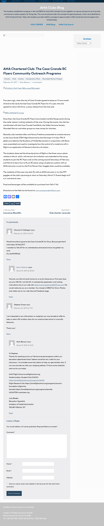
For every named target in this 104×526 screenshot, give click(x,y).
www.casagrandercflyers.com (47, 190)
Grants (21, 79)
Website (9, 478)
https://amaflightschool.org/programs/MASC (27, 380)
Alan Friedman (22, 267)
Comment (10, 432)
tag (12, 204)
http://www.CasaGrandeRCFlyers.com (49, 285)
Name (9, 464)
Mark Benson (25, 82)
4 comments (37, 82)
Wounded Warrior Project (52, 79)
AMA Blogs (51, 24)
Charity (7, 79)
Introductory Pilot (33, 79)
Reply (8, 259)
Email (9, 471)
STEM (6, 204)
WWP (17, 204)
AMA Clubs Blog (52, 8)
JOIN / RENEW (36, 24)
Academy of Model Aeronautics (14, 513)
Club (14, 79)
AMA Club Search (66, 24)
